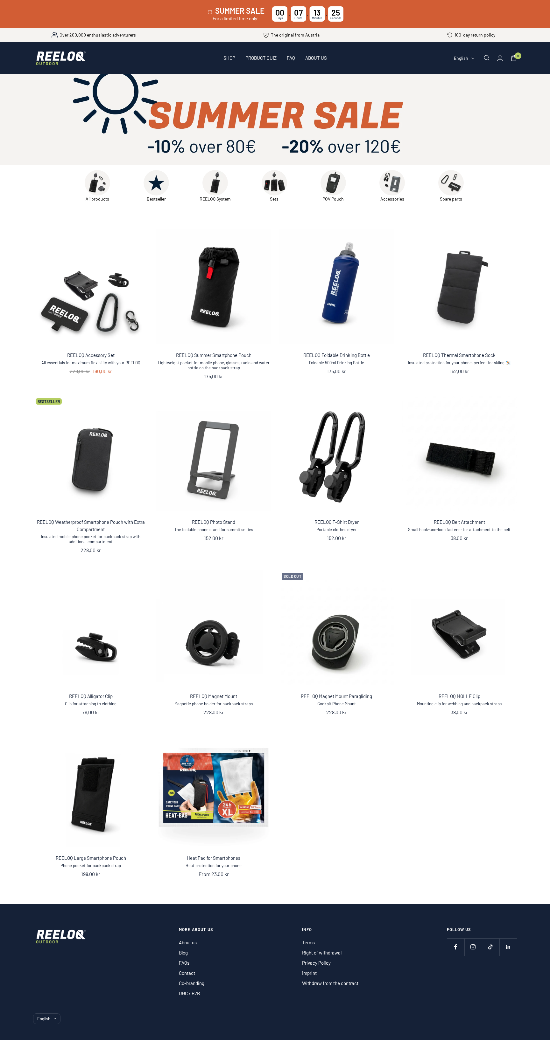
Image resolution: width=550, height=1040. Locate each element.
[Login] (500, 58)
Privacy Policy (316, 963)
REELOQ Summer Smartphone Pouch (213, 355)
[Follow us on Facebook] (455, 947)
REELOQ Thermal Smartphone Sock (459, 355)
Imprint (309, 973)
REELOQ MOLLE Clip (459, 696)
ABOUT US (316, 58)
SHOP (229, 58)
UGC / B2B (189, 993)
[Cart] (514, 58)
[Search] (487, 58)
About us (188, 942)
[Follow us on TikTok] (490, 947)
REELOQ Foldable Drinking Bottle (336, 355)
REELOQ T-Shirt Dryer (336, 522)
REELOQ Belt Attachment (459, 522)
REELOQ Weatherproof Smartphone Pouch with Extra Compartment (91, 525)
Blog (183, 952)
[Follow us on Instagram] (473, 947)
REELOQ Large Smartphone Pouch (91, 858)
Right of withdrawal (322, 952)
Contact (187, 973)
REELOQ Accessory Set (91, 355)
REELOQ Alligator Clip (91, 696)
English (461, 58)
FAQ (291, 58)
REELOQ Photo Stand (213, 522)
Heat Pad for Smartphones (213, 858)
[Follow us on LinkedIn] (508, 947)
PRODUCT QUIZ (261, 58)
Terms (308, 942)
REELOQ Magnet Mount (213, 696)
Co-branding (191, 983)
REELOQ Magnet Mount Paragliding (336, 696)
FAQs (184, 963)
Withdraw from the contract (330, 983)
